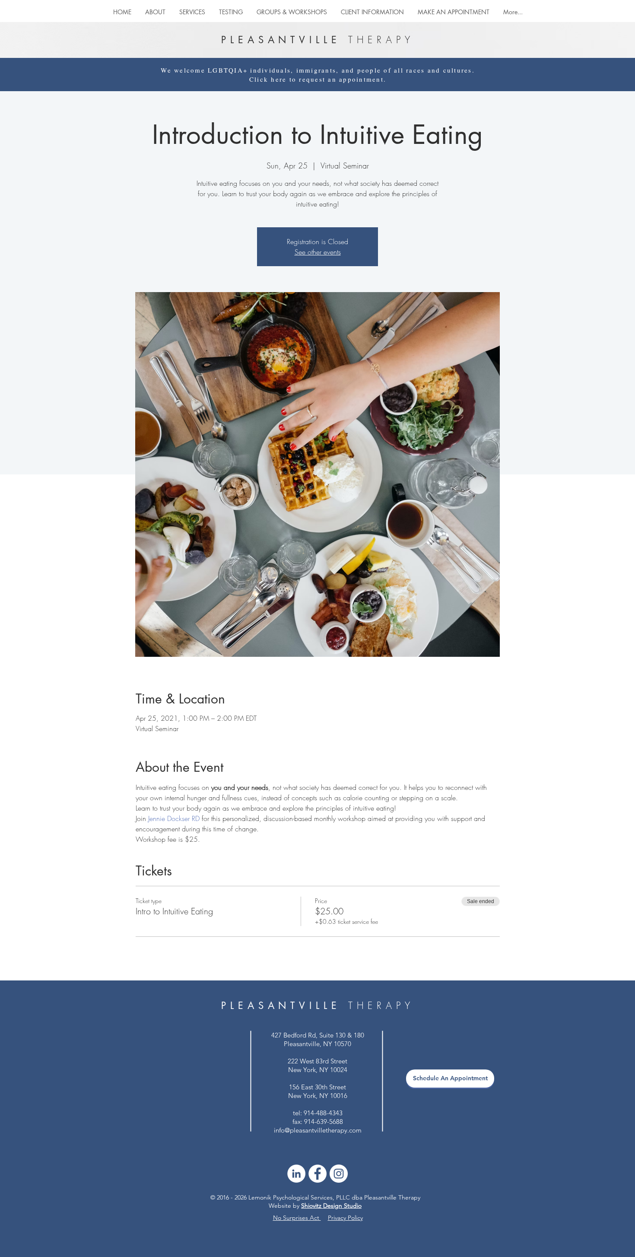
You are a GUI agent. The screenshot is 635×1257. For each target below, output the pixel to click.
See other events (318, 252)
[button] (292, 12)
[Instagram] (339, 1174)
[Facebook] (317, 1174)
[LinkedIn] (296, 1174)
